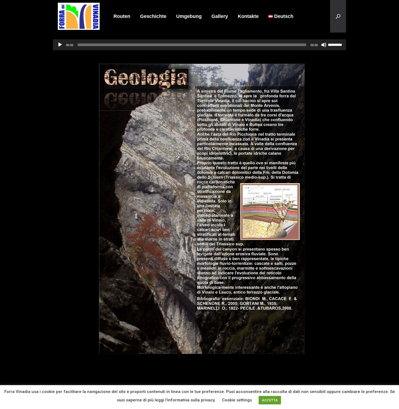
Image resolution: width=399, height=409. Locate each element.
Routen (121, 16)
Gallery (219, 16)
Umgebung (189, 16)
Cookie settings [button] (237, 400)
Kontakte (248, 16)
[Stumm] (324, 44)
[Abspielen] (60, 44)
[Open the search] (338, 16)
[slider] (335, 44)
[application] (199, 44)
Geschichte (153, 16)
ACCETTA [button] (270, 400)
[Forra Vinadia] (78, 16)
